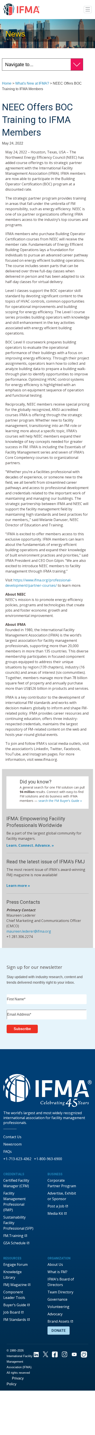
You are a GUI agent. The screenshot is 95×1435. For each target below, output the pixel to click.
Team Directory (60, 1292)
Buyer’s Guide (14, 1304)
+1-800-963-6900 (48, 1158)
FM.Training (13, 1235)
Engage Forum (15, 1264)
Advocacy (55, 1314)
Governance (57, 1299)
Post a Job (56, 1206)
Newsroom (12, 1144)
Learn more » (18, 885)
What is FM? (57, 1271)
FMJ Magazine (15, 1284)
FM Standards (14, 1319)
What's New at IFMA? (32, 83)
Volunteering (58, 1306)
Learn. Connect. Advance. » (30, 845)
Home (6, 83)
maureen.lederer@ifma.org (28, 931)
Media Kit (55, 1213)
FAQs (7, 1151)
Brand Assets (58, 1321)
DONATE (58, 1330)
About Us (55, 1264)
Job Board (11, 1312)
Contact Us (12, 1136)
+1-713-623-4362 (17, 1158)
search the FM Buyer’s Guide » (60, 801)
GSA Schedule (14, 1243)
